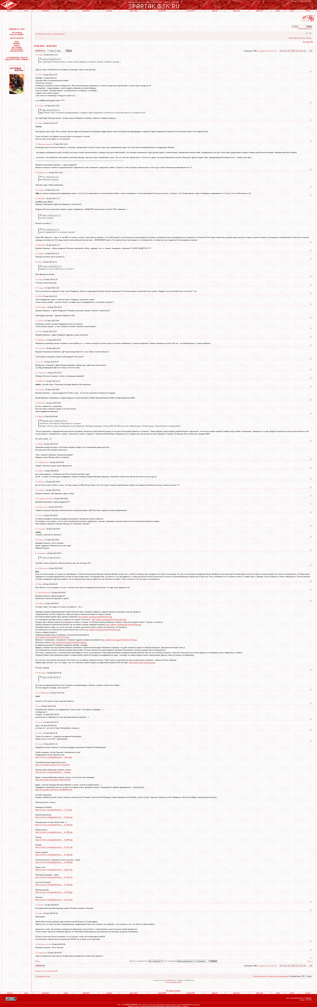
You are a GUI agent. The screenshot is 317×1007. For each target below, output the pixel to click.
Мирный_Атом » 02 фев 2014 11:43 (54, 421)
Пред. (38, 961)
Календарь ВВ (308, 42)
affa (40, 331)
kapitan (41, 253)
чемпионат (45, 11)
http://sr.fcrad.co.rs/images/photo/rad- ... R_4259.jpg (53, 892)
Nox (40, 262)
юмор (278, 11)
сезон (26, 11)
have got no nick (44, 944)
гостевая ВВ (190, 11)
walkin (41, 603)
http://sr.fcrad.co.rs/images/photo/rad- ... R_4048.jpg (53, 862)
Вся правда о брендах (173, 991)
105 (300, 51)
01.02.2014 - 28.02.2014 (45, 46)
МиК (40, 416)
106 (304, 51)
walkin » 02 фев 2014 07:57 (51, 215)
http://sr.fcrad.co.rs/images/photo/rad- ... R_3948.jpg (53, 855)
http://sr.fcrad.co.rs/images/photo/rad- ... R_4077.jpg (53, 870)
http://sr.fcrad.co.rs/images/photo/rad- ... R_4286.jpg (53, 885)
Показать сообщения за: (138, 961)
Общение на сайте (44, 34)
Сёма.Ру (308, 1000)
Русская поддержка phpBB (173, 982)
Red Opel (42, 403)
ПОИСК (17, 45)
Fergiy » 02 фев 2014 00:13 (51, 677)
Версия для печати (310, 33)
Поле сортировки (170, 961)
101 (285, 51)
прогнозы (236, 11)
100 (281, 51)
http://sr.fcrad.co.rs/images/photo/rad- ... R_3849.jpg (53, 825)
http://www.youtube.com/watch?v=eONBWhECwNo (53, 790)
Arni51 (41, 905)
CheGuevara (43, 507)
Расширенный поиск (305, 29)
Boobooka (42, 673)
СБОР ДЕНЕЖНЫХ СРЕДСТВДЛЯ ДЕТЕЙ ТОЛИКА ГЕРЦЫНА (16, 58)
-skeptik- (42, 490)
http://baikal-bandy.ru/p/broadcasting (142, 662)
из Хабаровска (44, 693)
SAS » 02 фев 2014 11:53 (50, 229)
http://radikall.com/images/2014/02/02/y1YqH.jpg (69, 642)
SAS (40, 75)
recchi (41, 722)
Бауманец (42, 340)
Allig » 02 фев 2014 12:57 (51, 110)
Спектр (41, 106)
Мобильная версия (306, 33)
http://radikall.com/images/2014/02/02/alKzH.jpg (109, 619)
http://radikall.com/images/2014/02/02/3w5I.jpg (95, 617)
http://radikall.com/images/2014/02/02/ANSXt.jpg (119, 640)
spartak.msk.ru (187, 1005)
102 (288, 51)
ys (39, 706)
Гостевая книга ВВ (58, 34)
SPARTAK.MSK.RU (131, 1005)
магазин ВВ (162, 11)
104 (296, 51)
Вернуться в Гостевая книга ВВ (47, 971)
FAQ (292, 38)
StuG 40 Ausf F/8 (44, 593)
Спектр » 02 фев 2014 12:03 (51, 266)
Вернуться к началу (310, 71)
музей (292, 11)
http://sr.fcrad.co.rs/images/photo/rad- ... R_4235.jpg (53, 900)
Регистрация (300, 38)
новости (9, 11)
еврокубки (86, 11)
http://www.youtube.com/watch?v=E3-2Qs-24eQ (52, 765)
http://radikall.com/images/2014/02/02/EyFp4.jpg (123, 625)
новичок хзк (43, 172)
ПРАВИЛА (16, 44)
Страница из (265, 51)
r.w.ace (41, 362)
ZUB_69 (41, 381)
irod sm (41, 321)
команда (109, 11)
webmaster (307, 998)
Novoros (41, 482)
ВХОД (17, 42)
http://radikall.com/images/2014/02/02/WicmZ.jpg (102, 630)
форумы (215, 11)
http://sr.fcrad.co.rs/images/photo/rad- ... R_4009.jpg (53, 840)
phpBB (169, 980)
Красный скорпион (45, 144)
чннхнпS (42, 529)
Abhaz (41, 471)
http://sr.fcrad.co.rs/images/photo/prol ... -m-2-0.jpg (53, 810)
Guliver (41, 540)
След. (309, 961)
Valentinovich (43, 462)
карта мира (133, 11)
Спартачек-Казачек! (45, 499)
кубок (66, 11)
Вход (309, 38)
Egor (40, 584)
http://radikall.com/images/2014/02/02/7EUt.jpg (52, 637)
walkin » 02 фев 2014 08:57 (51, 557)
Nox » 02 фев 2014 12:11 (50, 177)
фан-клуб (259, 11)
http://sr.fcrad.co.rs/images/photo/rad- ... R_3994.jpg (53, 832)
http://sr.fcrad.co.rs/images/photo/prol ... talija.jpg (52, 772)
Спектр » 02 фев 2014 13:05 (51, 59)
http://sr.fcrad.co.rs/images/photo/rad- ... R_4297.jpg (53, 877)
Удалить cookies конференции (278, 976)
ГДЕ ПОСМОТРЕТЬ (17, 38)
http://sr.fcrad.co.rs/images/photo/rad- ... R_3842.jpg (53, 817)
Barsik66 (42, 245)
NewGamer (42, 307)
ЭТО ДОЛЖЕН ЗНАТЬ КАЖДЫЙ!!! (17, 33)
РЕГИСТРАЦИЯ (16, 49)
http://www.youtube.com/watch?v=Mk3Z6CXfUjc (53, 780)
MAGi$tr (42, 198)
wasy (40, 733)
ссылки (307, 11)
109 (310, 51)
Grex (40, 515)
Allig (40, 55)
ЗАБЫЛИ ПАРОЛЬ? (17, 51)
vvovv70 (42, 348)
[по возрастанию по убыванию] (206, 961)
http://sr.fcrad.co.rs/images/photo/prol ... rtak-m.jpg (53, 757)
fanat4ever (42, 553)
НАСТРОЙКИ (17, 47)
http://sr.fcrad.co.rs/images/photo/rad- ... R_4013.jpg (53, 847)
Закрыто (36, 50)
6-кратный (42, 953)
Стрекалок (42, 373)
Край (40, 444)
